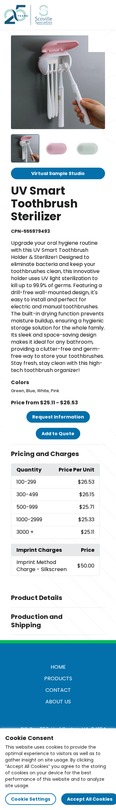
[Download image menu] (96, 43)
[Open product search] (91, 14)
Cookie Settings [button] (30, 799)
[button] (58, 454)
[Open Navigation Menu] (105, 14)
